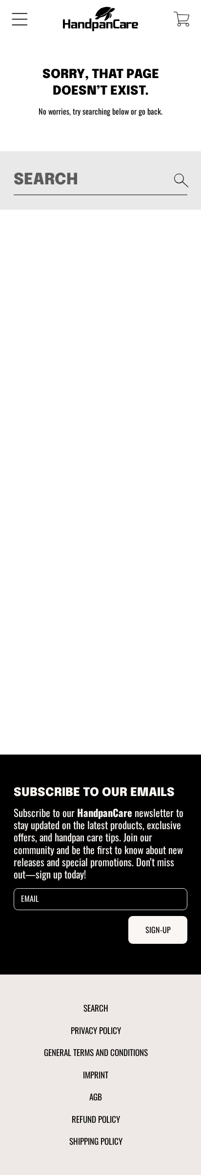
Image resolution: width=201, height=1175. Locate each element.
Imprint (95, 1074)
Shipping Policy (95, 1141)
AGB (95, 1096)
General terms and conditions (96, 1052)
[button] (19, 18)
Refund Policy (96, 1119)
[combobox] (101, 180)
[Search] (181, 180)
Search (95, 1007)
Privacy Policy (96, 1030)
